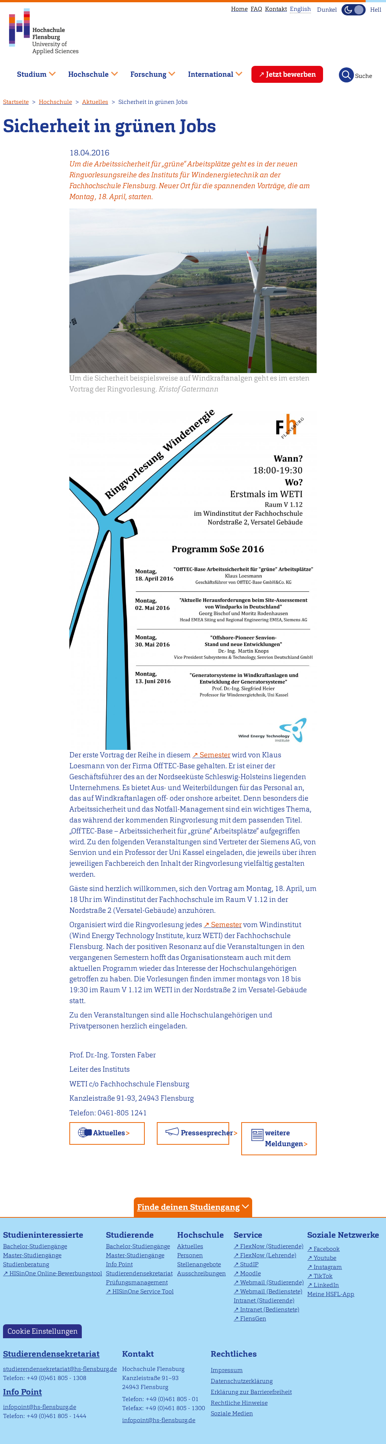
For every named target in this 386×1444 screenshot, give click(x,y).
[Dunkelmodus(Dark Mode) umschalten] (354, 9)
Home (239, 9)
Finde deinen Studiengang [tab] (188, 1207)
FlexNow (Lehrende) (268, 1255)
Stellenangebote (199, 1264)
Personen (190, 1255)
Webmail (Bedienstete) (271, 1291)
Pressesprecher (204, 1133)
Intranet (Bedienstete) (269, 1309)
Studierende (130, 1234)
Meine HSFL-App (330, 1294)
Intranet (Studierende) (264, 1300)
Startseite (16, 102)
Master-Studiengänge (32, 1255)
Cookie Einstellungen (43, 1331)
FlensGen (253, 1318)
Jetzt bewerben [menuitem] (291, 74)
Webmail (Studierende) (272, 1282)
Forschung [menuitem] (142, 71)
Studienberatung (26, 1264)
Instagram (328, 1267)
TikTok (323, 1276)
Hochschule (55, 102)
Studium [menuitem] (26, 71)
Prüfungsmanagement (137, 1282)
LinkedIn (326, 1285)
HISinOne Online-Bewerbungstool (55, 1273)
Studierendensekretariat (139, 1273)
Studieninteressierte (43, 1234)
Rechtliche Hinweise (239, 1403)
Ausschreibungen (201, 1273)
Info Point (119, 1264)
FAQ (256, 9)
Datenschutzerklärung (242, 1381)
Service (248, 1234)
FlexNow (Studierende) (271, 1246)
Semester (215, 755)
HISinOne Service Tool (143, 1291)
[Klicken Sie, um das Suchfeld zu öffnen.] (346, 74)
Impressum (227, 1370)
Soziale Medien (232, 1413)
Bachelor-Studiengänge (35, 1246)
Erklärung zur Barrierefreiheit (251, 1392)
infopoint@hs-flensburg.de (39, 1407)
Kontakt (276, 9)
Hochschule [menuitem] (83, 71)
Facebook (327, 1249)
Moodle (250, 1273)
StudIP (249, 1264)
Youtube (325, 1258)
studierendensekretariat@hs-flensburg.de (60, 1369)
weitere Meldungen (284, 1138)
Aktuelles (95, 102)
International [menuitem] (205, 71)
